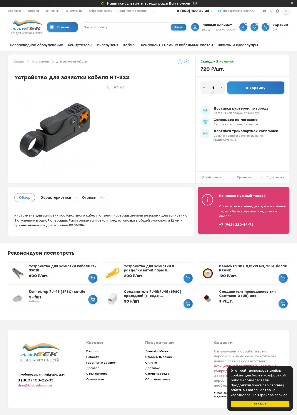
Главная (19, 61)
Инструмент (107, 45)
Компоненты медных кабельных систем (177, 45)
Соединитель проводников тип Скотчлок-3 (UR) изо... (247, 294)
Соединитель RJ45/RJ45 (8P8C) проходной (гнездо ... (152, 294)
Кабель (129, 45)
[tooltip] (180, 61)
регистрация (226, 29)
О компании (74, 10)
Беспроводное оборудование (36, 45)
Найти (178, 27)
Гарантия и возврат (132, 10)
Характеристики (56, 198)
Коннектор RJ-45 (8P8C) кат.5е (57, 292)
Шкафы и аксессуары (238, 45)
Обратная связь (100, 10)
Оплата (33, 10)
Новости (92, 357)
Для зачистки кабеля (71, 61)
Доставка (15, 10)
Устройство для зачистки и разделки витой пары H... (149, 268)
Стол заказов (97, 373)
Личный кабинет (157, 351)
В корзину (255, 88)
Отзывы (92, 198)
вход (206, 29)
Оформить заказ (158, 357)
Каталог (63, 27)
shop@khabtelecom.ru (239, 10)
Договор (93, 368)
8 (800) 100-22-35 (193, 11)
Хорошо (260, 404)
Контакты (52, 10)
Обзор (24, 198)
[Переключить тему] (286, 11)
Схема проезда (157, 373)
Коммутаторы (80, 45)
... (154, 10)
